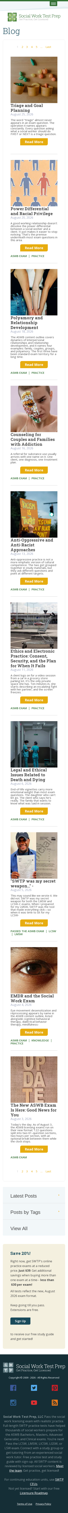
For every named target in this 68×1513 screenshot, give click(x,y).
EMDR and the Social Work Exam (32, 998)
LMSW (19, 934)
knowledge (40, 1040)
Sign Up (20, 1321)
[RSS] (55, 1404)
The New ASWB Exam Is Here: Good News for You (33, 1110)
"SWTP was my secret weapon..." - (33, 883)
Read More (34, 142)
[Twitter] (34, 1390)
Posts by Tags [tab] (25, 1212)
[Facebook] (13, 1390)
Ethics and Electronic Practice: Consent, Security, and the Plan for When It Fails (33, 658)
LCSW (52, 931)
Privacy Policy (43, 1504)
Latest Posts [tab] (23, 1196)
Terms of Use (24, 1504)
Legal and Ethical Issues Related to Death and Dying (29, 774)
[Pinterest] (55, 1390)
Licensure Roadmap (34, 1493)
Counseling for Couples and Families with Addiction (33, 439)
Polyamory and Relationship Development (27, 322)
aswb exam (19, 256)
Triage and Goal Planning (27, 108)
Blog (11, 30)
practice (38, 256)
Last (48, 47)
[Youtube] (34, 1404)
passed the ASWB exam (27, 931)
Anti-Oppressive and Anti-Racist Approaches (32, 544)
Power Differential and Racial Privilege (32, 211)
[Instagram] (13, 1404)
